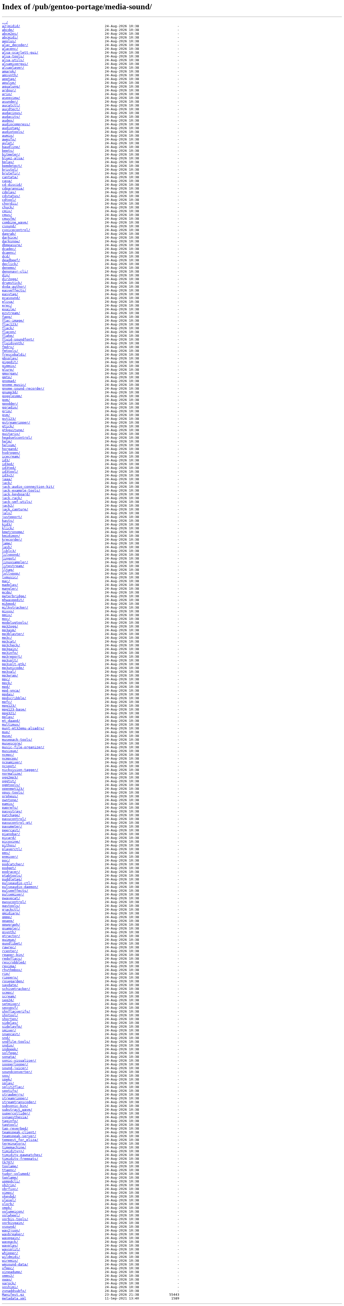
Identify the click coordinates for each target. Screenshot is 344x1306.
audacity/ (11, 117)
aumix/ (8, 135)
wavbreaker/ (13, 1234)
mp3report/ (12, 656)
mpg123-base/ (14, 709)
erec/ (7, 305)
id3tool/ (10, 471)
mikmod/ (9, 604)
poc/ (6, 860)
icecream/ (11, 456)
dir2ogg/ (10, 279)
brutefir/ (11, 173)
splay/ (8, 1083)
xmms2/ (8, 1276)
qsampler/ (11, 928)
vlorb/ (8, 1204)
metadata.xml (14, 1298)
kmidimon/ (11, 536)
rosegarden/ (13, 981)
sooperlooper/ (15, 1064)
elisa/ (8, 302)
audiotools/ (13, 132)
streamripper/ (15, 1098)
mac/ (6, 581)
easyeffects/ (14, 290)
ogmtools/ (11, 785)
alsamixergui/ (15, 64)
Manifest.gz (13, 1294)
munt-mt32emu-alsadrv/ (23, 728)
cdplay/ (9, 192)
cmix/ (7, 211)
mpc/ (6, 679)
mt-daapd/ (11, 721)
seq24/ (8, 1000)
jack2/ (8, 505)
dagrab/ (9, 234)
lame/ (7, 543)
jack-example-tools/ (21, 490)
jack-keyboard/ (16, 494)
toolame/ (10, 1166)
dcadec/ (9, 249)
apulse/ (9, 83)
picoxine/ (11, 841)
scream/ (9, 996)
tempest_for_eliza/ (20, 1140)
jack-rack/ (12, 498)
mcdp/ (7, 592)
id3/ (6, 460)
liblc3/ (9, 551)
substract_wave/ (17, 1109)
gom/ (6, 400)
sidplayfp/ (12, 1026)
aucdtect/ (11, 109)
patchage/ (11, 815)
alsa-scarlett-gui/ (20, 52)
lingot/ (9, 558)
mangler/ (10, 588)
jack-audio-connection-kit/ (28, 487)
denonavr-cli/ (15, 271)
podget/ (9, 868)
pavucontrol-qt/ (17, 823)
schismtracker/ (16, 989)
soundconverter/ (17, 1072)
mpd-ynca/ (11, 690)
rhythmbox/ (12, 970)
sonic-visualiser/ (19, 1060)
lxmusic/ (10, 577)
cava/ (7, 181)
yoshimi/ (10, 1287)
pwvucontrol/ (14, 902)
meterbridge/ (14, 596)
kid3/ (7, 524)
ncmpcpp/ (10, 758)
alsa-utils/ (13, 60)
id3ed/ (8, 464)
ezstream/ (11, 313)
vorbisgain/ (13, 1223)
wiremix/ (10, 1260)
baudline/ (11, 147)
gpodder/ (10, 403)
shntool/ (10, 1015)
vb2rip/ (9, 1185)
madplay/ (10, 585)
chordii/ (10, 203)
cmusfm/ (9, 218)
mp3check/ (11, 645)
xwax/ (7, 1279)
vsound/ (9, 1226)
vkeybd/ (9, 1196)
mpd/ (6, 687)
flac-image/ (13, 320)
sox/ (6, 1075)
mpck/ (7, 683)
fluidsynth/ (13, 343)
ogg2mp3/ (10, 777)
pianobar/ (11, 834)
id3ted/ (9, 468)
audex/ (8, 120)
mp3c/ (7, 638)
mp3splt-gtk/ (14, 664)
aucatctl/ (11, 105)
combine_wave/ (15, 222)
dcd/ (6, 256)
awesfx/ (9, 139)
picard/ (9, 838)
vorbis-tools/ (15, 1219)
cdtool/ (9, 200)
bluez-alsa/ (13, 158)
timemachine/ (14, 1147)
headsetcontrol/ (17, 437)
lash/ (7, 547)
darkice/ (10, 237)
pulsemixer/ (13, 894)
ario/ (7, 94)
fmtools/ (10, 351)
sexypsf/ (10, 1008)
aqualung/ (11, 86)
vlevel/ (9, 1200)
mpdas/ (8, 694)
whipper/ (10, 1253)
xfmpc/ (8, 1268)
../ (5, 22)
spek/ (7, 1079)
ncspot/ (9, 766)
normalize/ (12, 773)
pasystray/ (12, 811)
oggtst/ (9, 781)
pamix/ (8, 804)
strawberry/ (13, 1094)
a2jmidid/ (11, 26)
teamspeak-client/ (19, 1132)
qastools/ (11, 906)
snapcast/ (11, 1034)
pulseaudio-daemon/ (20, 887)
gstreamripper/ (16, 422)
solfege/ (10, 1053)
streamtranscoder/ (19, 1102)
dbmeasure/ (12, 245)
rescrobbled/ (14, 962)
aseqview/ (11, 98)
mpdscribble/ (14, 698)
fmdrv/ (8, 347)
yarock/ (9, 1283)
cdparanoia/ (13, 188)
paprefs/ (10, 807)
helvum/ (9, 445)
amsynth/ (10, 75)
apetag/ (9, 79)
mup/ (6, 732)
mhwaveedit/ (13, 600)
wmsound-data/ (15, 1264)
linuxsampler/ (15, 562)
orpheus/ (10, 796)
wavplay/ (10, 1245)
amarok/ (9, 71)
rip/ (6, 974)
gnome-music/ (14, 385)
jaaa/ (7, 479)
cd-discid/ (12, 184)
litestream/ (13, 566)
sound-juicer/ (15, 1068)
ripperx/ (10, 977)
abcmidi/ (10, 37)
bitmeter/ (11, 154)
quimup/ (9, 940)
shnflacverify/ (16, 1011)
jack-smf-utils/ (17, 502)
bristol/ (10, 169)
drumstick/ (12, 283)
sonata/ (9, 1057)
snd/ (6, 1038)
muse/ (7, 736)
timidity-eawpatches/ (22, 1155)
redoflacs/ (12, 958)
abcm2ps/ (10, 33)
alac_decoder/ (15, 45)
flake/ (8, 336)
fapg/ (7, 317)
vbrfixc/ (10, 1189)
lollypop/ (11, 573)
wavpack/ (10, 1242)
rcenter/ (10, 951)
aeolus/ (9, 41)
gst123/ (9, 419)
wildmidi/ (11, 1257)
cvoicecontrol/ (16, 230)
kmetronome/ (13, 532)
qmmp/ (7, 917)
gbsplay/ (10, 358)
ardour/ (9, 90)
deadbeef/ (11, 260)
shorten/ (10, 1019)
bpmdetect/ (12, 166)
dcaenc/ (9, 252)
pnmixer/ (10, 857)
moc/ (6, 619)
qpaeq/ (8, 921)
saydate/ (10, 985)
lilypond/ (11, 554)
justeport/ (12, 517)
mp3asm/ (9, 630)
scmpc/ (8, 992)
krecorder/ (12, 539)
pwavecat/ (11, 898)
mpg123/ (9, 705)
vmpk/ (7, 1208)
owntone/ (10, 800)
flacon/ (9, 332)
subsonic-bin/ (15, 1106)
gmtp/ (7, 377)
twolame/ (10, 1177)
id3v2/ (8, 475)
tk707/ (8, 1162)
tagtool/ (10, 1125)
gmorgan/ (10, 373)
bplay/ (8, 162)
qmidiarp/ (11, 913)
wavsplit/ (11, 1249)
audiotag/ (11, 128)
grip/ (7, 411)
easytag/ (10, 294)
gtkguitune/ (13, 430)
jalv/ (7, 513)
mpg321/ (9, 713)
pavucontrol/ (14, 819)
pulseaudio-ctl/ (17, 883)
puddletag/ (12, 879)
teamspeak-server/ (19, 1136)
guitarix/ (11, 434)
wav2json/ (11, 1230)
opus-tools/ (13, 792)
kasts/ (8, 521)
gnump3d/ (10, 392)
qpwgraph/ (11, 924)
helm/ (7, 441)
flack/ (8, 328)
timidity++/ (13, 1151)
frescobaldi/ (14, 354)
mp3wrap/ (10, 675)
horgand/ (10, 449)
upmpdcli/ (11, 1181)
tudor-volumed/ (16, 1174)
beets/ (8, 151)
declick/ (10, 264)
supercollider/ (16, 1113)
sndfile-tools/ (16, 1041)
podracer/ (11, 872)
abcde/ (8, 30)
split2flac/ (13, 1087)
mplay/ (8, 717)
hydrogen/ (11, 453)
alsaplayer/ (13, 67)
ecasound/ (11, 298)
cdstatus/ (11, 196)
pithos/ (9, 845)
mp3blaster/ (13, 634)
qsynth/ (9, 932)
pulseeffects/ (15, 890)
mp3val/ (9, 672)
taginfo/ (10, 1121)
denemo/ (9, 268)
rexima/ (9, 966)
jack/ (7, 483)
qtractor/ (11, 936)
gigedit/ (10, 362)
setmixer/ (11, 1004)
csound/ (9, 226)
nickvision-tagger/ (20, 770)
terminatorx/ (14, 1143)
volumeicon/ (13, 1211)
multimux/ (11, 724)
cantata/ (10, 177)
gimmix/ (9, 366)
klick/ (8, 528)
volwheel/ (11, 1215)
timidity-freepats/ (20, 1159)
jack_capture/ (15, 509)
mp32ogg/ (10, 626)
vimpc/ (8, 1193)
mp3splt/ (10, 660)
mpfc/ (7, 702)
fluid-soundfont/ (18, 339)
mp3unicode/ (13, 668)
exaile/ (9, 309)
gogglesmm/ (12, 396)
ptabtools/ (12, 875)
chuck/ (8, 207)
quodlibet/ (12, 943)
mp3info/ (10, 653)
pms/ (6, 853)
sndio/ (8, 1045)
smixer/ (9, 1030)
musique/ (10, 751)
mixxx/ (8, 611)
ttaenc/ (9, 1170)
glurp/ (8, 369)
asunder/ (10, 101)
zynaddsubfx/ (14, 1291)
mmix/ (7, 615)
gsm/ (6, 415)
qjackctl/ (11, 909)
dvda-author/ (14, 286)
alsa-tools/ (13, 56)
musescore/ (12, 743)
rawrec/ (9, 947)
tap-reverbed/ (15, 1128)
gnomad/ (9, 381)
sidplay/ (10, 1023)
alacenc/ (10, 49)
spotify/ (10, 1091)
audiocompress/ (16, 124)
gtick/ (8, 426)
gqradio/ (10, 407)
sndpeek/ (10, 1049)
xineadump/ (12, 1272)
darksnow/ (11, 241)
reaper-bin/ (13, 955)
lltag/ (8, 570)
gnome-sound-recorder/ (23, 388)
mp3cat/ (9, 641)
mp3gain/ (10, 649)
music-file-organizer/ (23, 747)
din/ (6, 275)
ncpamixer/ (12, 762)
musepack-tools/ (17, 739)
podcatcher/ (13, 864)
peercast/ (11, 830)
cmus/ (7, 215)
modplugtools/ (15, 622)
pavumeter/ (12, 826)
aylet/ (8, 143)
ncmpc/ (8, 755)
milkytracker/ (15, 607)
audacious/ (12, 113)
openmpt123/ (13, 789)
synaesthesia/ (15, 1117)
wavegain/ (11, 1238)
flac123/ (10, 324)
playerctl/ (12, 849)
